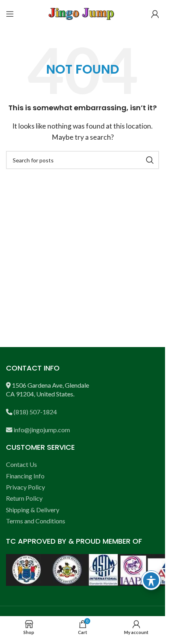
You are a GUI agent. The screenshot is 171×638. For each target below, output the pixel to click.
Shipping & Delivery (32, 509)
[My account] (155, 14)
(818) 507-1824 (35, 412)
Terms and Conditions (35, 521)
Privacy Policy (25, 487)
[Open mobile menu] (10, 14)
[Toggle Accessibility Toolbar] (151, 580)
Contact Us (21, 464)
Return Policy (24, 498)
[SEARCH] (150, 160)
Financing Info (25, 476)
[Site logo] (82, 13)
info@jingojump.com (42, 429)
